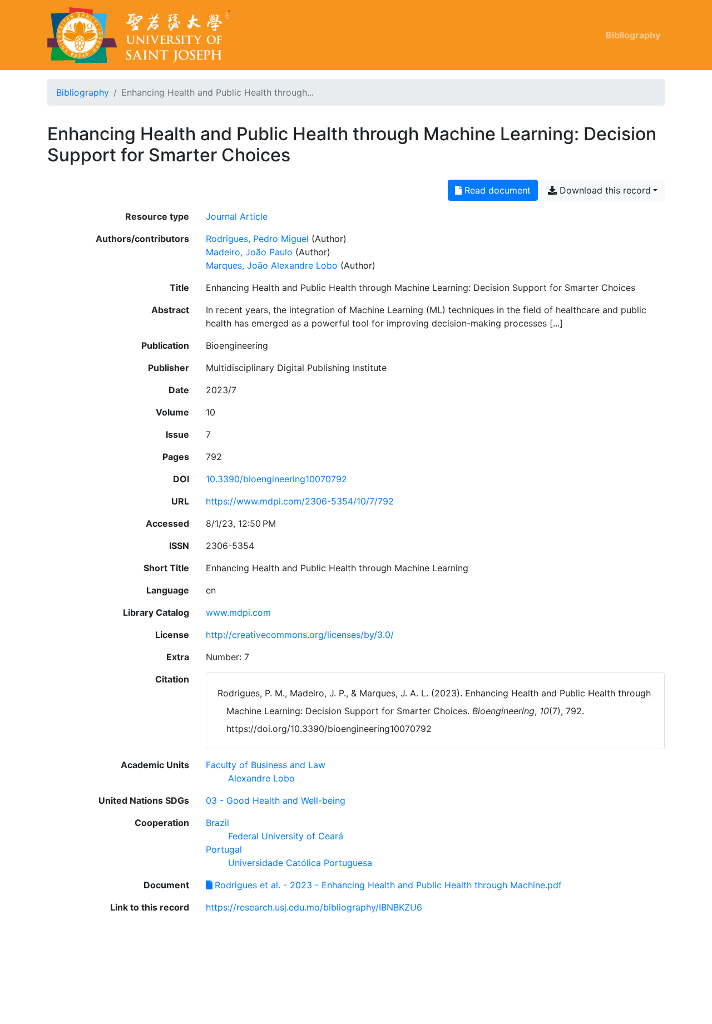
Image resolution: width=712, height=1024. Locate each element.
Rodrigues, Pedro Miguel (257, 238)
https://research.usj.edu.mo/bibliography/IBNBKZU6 (314, 907)
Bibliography (633, 35)
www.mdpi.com (238, 612)
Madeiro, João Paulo (249, 252)
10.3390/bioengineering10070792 (276, 478)
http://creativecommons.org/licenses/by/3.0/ (300, 634)
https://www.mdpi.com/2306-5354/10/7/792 (300, 501)
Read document (496, 190)
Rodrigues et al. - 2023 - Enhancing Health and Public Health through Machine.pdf (388, 885)
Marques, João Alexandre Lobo (272, 265)
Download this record (604, 190)
